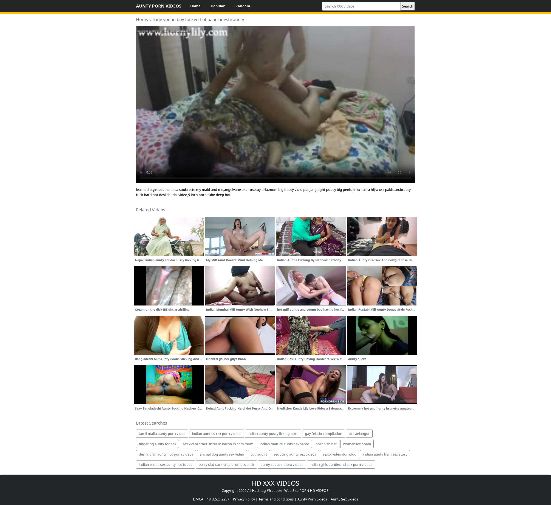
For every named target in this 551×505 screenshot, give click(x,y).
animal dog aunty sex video (222, 454)
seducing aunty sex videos (295, 454)
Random (242, 6)
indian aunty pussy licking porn (273, 433)
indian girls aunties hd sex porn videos (341, 464)
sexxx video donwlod (339, 454)
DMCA (198, 499)
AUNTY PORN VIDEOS (158, 6)
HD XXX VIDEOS (275, 483)
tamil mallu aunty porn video (162, 433)
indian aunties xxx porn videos (216, 433)
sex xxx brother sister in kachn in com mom (218, 444)
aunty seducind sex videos (282, 464)
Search (407, 6)
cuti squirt (259, 454)
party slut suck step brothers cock (226, 464)
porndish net (326, 444)
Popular (218, 6)
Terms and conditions (276, 499)
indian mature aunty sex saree (284, 444)
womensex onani (357, 444)
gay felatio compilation (323, 433)
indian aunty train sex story (385, 454)
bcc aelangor (359, 433)
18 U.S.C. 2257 (218, 499)
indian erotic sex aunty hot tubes (165, 464)
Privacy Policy (244, 499)
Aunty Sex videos (344, 499)
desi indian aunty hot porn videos (166, 454)
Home (195, 6)
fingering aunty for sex (157, 444)
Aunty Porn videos (312, 499)
